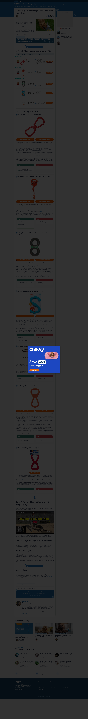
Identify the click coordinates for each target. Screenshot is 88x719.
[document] (44, 359)
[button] (58, 347)
